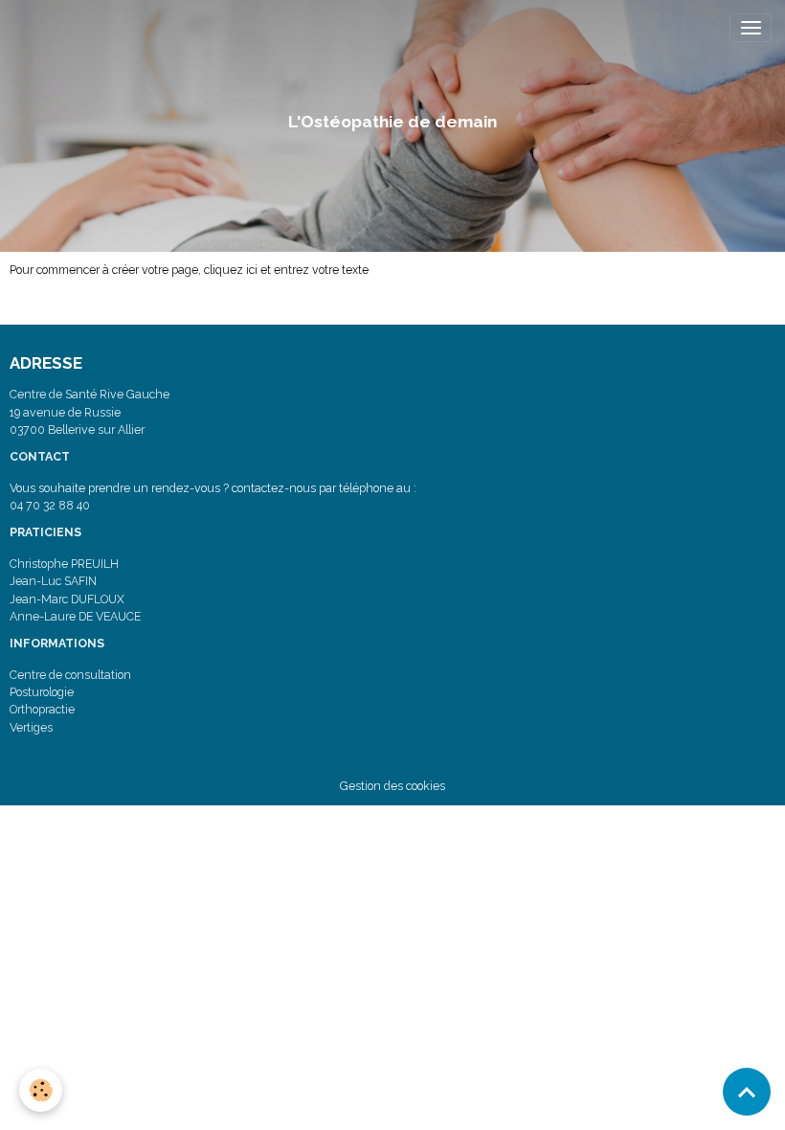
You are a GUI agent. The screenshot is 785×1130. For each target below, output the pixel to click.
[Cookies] (40, 1090)
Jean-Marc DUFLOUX (67, 599)
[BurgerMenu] (750, 27)
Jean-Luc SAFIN (53, 581)
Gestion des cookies (392, 786)
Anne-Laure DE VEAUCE (75, 616)
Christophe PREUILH (64, 563)
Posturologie (42, 692)
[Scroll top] (747, 1092)
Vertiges (31, 727)
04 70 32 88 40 (50, 505)
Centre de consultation (70, 674)
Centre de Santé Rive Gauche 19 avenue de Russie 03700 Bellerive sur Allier (89, 412)
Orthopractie (42, 709)
